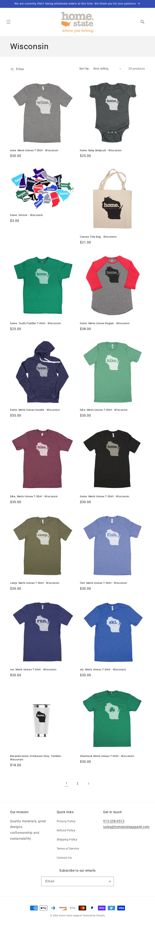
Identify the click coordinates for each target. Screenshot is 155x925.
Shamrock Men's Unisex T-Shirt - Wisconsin (107, 756)
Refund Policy (66, 830)
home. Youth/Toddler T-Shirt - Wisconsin (35, 323)
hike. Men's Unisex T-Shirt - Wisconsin (104, 409)
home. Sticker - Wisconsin (26, 215)
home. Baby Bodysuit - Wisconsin (101, 150)
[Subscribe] (109, 881)
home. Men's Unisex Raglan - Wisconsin (104, 323)
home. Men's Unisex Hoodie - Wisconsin (35, 409)
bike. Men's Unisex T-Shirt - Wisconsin (34, 496)
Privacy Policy (66, 821)
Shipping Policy (67, 839)
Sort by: (84, 68)
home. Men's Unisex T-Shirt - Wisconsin (104, 496)
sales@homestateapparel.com (126, 827)
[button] (8, 21)
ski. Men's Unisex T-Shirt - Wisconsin (103, 669)
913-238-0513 (113, 821)
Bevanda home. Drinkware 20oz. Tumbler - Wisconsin (36, 758)
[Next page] (88, 783)
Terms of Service (68, 848)
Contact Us (64, 857)
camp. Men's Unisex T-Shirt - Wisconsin (34, 582)
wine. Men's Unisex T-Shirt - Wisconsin (34, 150)
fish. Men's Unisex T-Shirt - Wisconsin (103, 582)
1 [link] (67, 783)
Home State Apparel (70, 915)
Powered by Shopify (94, 915)
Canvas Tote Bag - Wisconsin (98, 236)
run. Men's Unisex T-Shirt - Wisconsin (33, 669)
